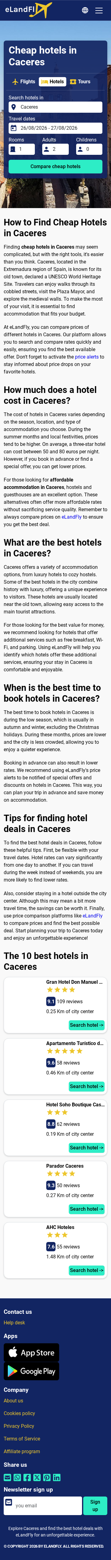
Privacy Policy (19, 1426)
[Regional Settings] (86, 10)
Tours (84, 82)
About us (13, 1401)
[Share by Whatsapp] (17, 1481)
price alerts (87, 357)
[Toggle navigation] (99, 10)
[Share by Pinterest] (47, 1481)
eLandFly (72, 517)
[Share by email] (7, 1481)
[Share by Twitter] (37, 1481)
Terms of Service (22, 1439)
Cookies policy (19, 1413)
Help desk (14, 1323)
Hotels (57, 82)
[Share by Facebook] (27, 1481)
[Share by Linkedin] (56, 1481)
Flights (27, 82)
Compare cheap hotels (55, 166)
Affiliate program (22, 1451)
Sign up (95, 1505)
